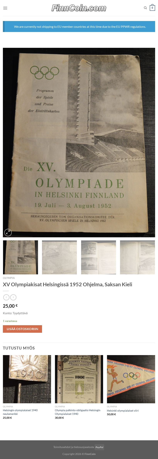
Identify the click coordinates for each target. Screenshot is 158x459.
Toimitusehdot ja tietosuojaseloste (73, 447)
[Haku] (145, 8)
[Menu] (5, 8)
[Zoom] (8, 232)
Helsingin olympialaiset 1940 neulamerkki (20, 411)
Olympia (9, 278)
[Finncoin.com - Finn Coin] (79, 8)
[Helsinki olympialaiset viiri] (131, 379)
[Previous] (10, 143)
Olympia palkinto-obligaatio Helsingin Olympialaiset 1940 (77, 411)
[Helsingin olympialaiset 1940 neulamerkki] (27, 379)
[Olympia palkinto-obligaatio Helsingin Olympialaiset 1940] (79, 379)
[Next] (147, 143)
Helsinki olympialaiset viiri (123, 410)
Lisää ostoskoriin (22, 329)
